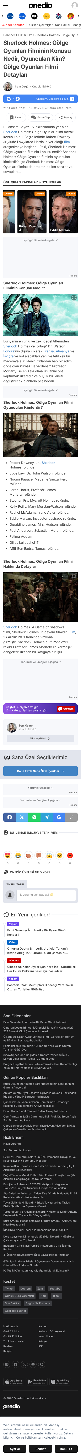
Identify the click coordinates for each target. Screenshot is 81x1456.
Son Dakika (12, 1303)
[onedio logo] (38, 1406)
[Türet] (59, 16)
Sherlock (10, 132)
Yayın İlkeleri (46, 1336)
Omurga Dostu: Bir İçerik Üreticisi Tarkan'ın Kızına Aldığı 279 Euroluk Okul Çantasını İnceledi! (38, 951)
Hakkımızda (10, 1326)
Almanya (62, 351)
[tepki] (7, 855)
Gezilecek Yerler (15, 1310)
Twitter (9, 1288)
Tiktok (56, 1295)
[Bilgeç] (71, 16)
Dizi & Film (25, 35)
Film (72, 632)
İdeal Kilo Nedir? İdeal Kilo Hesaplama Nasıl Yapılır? (35, 1230)
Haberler (9, 35)
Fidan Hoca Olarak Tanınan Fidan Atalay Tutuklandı (35, 1111)
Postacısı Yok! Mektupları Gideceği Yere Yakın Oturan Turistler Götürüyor (40, 987)
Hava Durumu (12, 1143)
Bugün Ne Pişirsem (38, 1303)
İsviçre (8, 356)
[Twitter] (24, 1364)
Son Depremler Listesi (17, 1150)
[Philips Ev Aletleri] (10, 16)
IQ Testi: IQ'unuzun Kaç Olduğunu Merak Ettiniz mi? (36, 1270)
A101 (43, 1295)
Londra (8, 351)
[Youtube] (33, 1364)
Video (12, 942)
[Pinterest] (41, 1364)
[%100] (35, 16)
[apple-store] (14, 1382)
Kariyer (43, 1326)
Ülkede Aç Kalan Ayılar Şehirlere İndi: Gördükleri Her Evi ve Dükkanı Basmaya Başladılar (41, 969)
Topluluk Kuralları (14, 1341)
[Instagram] (6, 1364)
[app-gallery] (61, 1382)
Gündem (14, 960)
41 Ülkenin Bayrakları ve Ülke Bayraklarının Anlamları (36, 1254)
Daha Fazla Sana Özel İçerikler (38, 771)
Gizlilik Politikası (13, 1336)
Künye (42, 1341)
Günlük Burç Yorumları (19, 1295)
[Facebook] (15, 1364)
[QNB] (47, 16)
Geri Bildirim (11, 1331)
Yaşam (13, 924)
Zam (40, 1288)
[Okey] (22, 16)
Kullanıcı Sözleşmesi (51, 1331)
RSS (40, 1346)
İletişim (7, 1351)
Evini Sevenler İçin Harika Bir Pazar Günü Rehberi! (36, 932)
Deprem (25, 1288)
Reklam (8, 1346)
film (67, 142)
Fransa (48, 351)
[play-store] (37, 1382)
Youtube (55, 1288)
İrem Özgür (33, 86)
